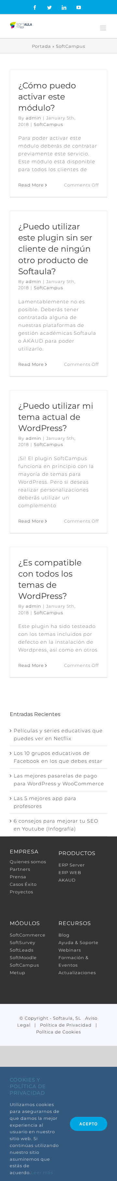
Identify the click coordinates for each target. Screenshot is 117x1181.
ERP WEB (69, 872)
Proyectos (21, 891)
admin (33, 117)
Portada (41, 46)
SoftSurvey (22, 942)
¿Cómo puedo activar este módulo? (47, 97)
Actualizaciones (77, 972)
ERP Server (71, 865)
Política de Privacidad (66, 1025)
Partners (20, 869)
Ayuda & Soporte (78, 942)
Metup (17, 972)
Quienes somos (28, 861)
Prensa (18, 876)
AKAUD (67, 880)
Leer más (42, 1172)
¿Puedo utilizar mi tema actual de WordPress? (55, 417)
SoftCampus (48, 124)
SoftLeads (21, 950)
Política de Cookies (58, 1031)
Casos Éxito (23, 884)
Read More (31, 185)
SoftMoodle (23, 957)
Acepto (88, 1124)
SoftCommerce (28, 935)
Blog (64, 935)
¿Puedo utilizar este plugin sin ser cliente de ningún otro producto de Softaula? (55, 249)
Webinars (69, 950)
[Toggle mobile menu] (103, 28)
